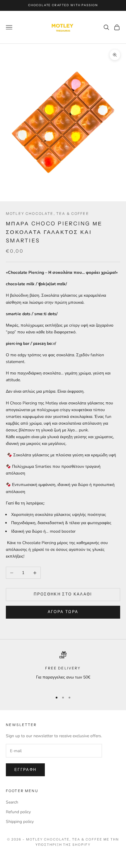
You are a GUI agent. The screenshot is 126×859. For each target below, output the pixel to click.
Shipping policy (20, 821)
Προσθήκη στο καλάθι (63, 594)
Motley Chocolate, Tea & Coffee (47, 213)
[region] (63, 669)
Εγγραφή (25, 769)
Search (12, 802)
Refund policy (18, 812)
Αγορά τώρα (63, 612)
